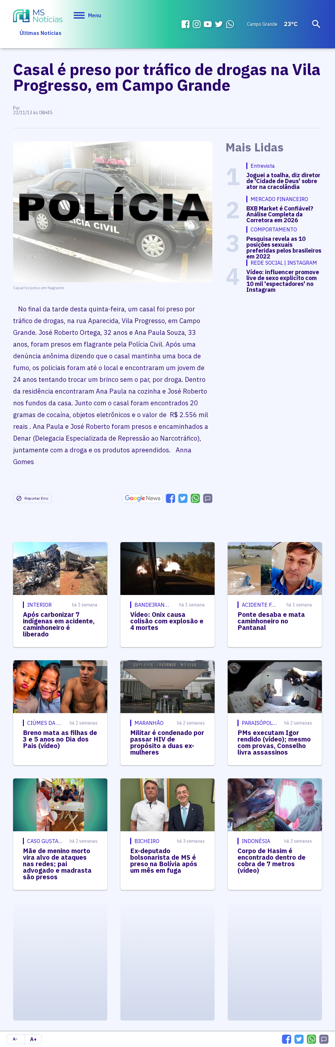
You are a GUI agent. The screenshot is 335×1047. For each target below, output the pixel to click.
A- (15, 1039)
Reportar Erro (36, 498)
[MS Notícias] (37, 16)
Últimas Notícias (41, 33)
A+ (33, 1039)
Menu (94, 15)
